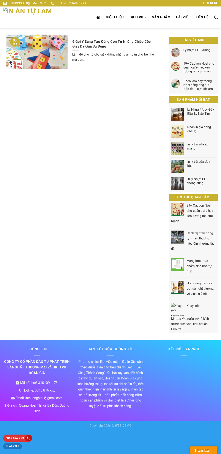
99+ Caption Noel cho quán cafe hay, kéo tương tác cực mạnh (198, 67)
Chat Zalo (12, 446)
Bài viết (183, 17)
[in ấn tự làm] (35, 17)
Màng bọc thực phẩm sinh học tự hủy (199, 266)
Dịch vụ (136, 17)
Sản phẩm (161, 17)
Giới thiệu (115, 17)
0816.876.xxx (15, 438)
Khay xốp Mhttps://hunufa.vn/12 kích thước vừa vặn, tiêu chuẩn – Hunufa (190, 317)
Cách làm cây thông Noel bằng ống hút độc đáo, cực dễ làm (198, 85)
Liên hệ (202, 17)
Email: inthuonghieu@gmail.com (39, 398)
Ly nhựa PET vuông (196, 50)
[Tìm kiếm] (216, 17)
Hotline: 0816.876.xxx (38, 390)
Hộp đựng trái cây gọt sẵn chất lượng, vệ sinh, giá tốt (200, 289)
